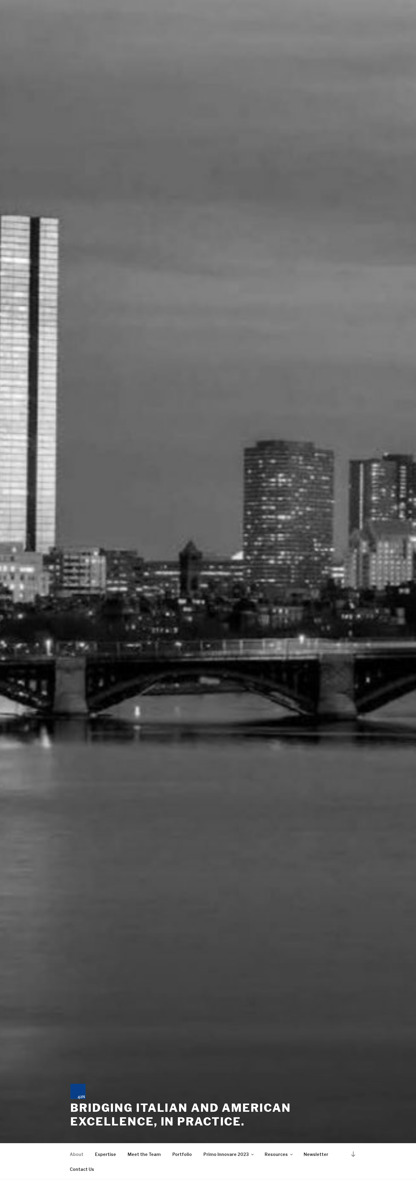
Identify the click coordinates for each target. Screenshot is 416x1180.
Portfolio (182, 1154)
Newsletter (316, 1154)
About (76, 1154)
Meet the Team (144, 1154)
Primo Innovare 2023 (226, 1154)
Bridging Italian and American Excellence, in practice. (180, 1114)
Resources (276, 1154)
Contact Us (82, 1169)
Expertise (105, 1154)
